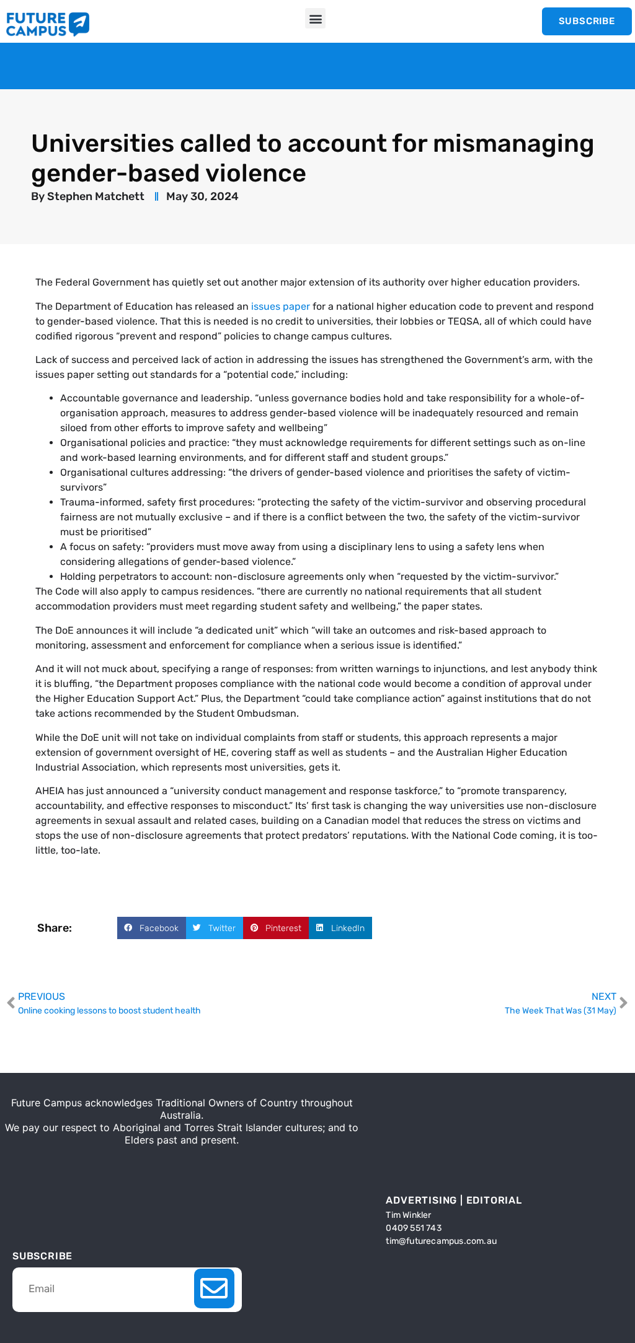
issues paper (280, 306)
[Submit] (214, 1288)
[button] (315, 18)
